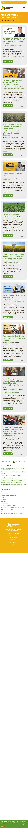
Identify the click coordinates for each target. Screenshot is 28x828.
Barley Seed (10, 262)
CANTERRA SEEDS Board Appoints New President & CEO (14, 41)
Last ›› (24, 461)
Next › (20, 461)
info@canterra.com (13, 545)
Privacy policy (23, 824)
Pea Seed (3, 501)
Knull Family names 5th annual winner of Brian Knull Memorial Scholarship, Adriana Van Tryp (14, 383)
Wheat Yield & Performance (8, 265)
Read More (7, 61)
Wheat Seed (12, 138)
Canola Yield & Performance (18, 88)
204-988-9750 (13, 538)
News (9, 47)
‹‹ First (2, 461)
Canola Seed (10, 88)
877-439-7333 (13, 539)
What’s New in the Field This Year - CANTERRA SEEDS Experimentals (13, 256)
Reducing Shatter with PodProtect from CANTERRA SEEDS (12, 82)
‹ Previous (7, 461)
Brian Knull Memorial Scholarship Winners (11, 392)
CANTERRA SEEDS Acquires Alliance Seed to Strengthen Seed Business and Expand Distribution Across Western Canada (13, 480)
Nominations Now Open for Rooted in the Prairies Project (14, 338)
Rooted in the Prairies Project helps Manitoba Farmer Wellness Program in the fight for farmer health (13, 431)
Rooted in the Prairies (14, 344)
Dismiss (3, 826)
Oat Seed (16, 264)
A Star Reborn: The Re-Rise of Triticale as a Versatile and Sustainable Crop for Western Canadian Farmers (13, 129)
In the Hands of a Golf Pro (12, 174)
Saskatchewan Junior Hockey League (17, 301)
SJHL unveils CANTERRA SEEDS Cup (14, 296)
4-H (2, 511)
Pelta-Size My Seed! (11, 214)
